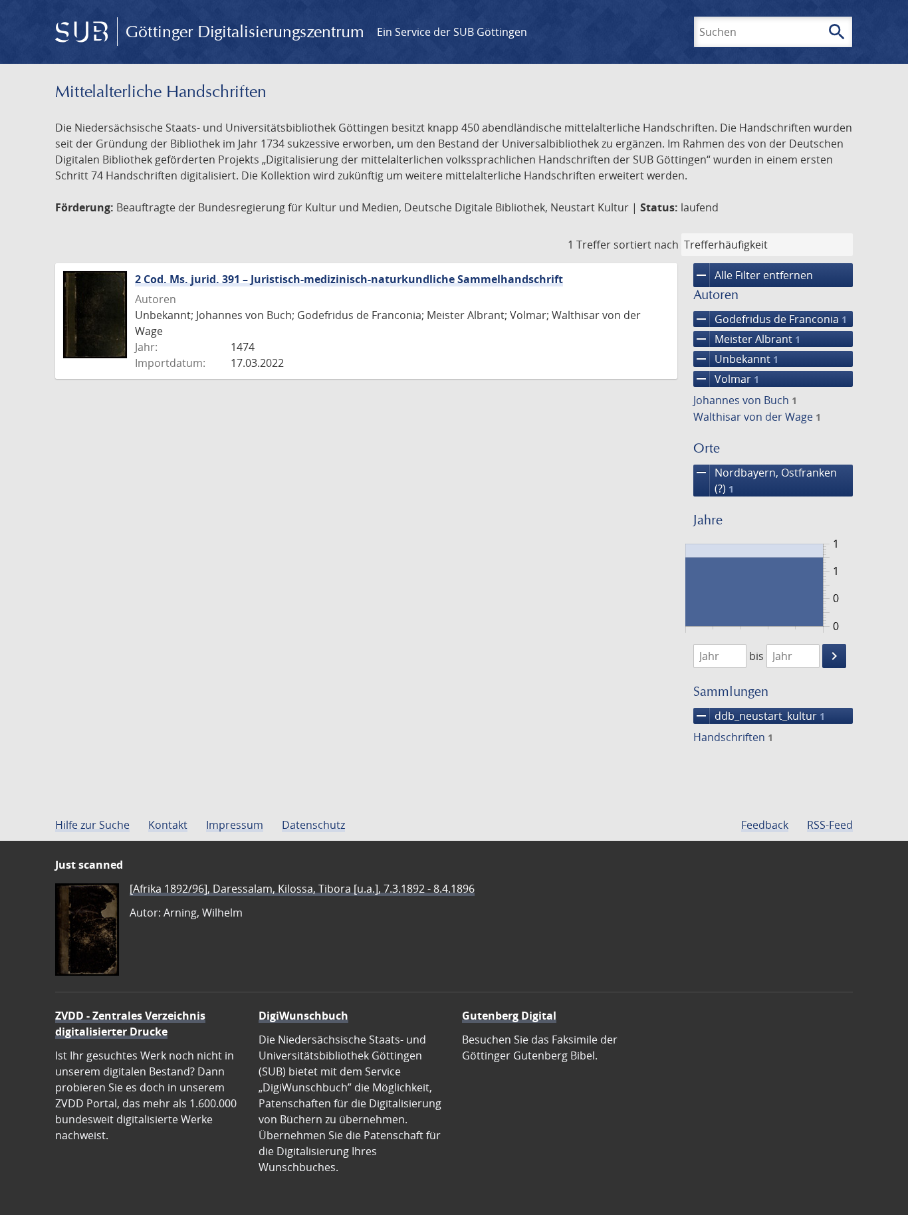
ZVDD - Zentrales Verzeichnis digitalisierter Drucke (130, 1023)
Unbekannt (735, 359)
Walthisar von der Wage (757, 416)
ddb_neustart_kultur (759, 716)
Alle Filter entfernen (753, 275)
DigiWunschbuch (303, 1015)
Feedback (764, 825)
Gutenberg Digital (509, 1015)
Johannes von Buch (745, 400)
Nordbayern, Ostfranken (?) (765, 480)
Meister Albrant (746, 339)
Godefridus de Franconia (770, 319)
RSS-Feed (830, 825)
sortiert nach (646, 244)
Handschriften (733, 737)
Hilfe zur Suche (92, 825)
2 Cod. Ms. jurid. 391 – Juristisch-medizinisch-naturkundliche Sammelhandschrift (349, 279)
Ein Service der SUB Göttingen (452, 32)
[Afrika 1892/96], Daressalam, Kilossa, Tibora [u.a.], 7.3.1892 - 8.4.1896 (302, 888)
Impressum (234, 825)
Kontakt (167, 825)
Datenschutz (313, 825)
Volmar (726, 379)
